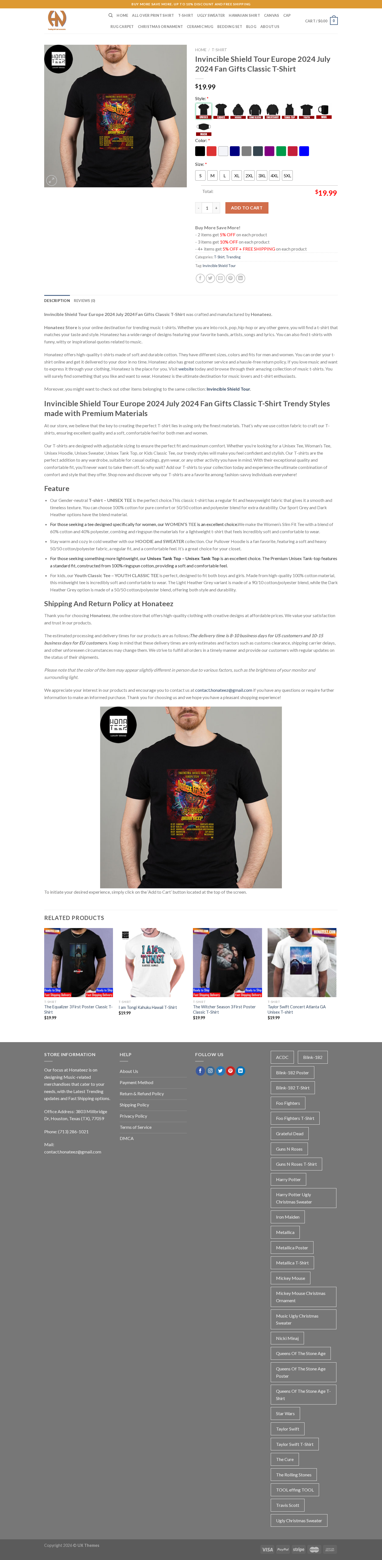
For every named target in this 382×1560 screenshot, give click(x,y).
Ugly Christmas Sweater (299, 1520)
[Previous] (44, 978)
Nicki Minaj (287, 1338)
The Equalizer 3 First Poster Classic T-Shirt (78, 1009)
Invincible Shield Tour (219, 265)
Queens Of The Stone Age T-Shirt (303, 1394)
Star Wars (285, 1413)
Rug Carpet (122, 26)
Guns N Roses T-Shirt (296, 1164)
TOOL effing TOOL (295, 1489)
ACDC (282, 1057)
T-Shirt (186, 15)
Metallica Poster (292, 1247)
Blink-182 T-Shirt (293, 1087)
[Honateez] (72, 21)
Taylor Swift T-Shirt (294, 1444)
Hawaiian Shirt (244, 15)
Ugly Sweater (211, 15)
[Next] (336, 978)
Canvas (271, 15)
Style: (202, 98)
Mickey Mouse (290, 1278)
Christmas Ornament (160, 26)
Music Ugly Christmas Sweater (297, 1319)
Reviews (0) (84, 300)
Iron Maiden (288, 1216)
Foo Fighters (288, 1103)
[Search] (111, 15)
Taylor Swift (287, 1428)
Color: (202, 140)
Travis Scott (287, 1505)
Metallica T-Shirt (292, 1262)
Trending (233, 257)
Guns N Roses (289, 1148)
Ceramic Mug (200, 26)
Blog (251, 26)
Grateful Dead (289, 1133)
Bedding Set (229, 26)
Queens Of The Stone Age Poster (301, 1372)
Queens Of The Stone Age (301, 1353)
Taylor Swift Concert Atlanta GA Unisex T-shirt (297, 1009)
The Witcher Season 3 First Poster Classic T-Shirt (224, 1009)
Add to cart (247, 207)
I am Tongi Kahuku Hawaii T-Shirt (148, 1007)
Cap (287, 15)
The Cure (285, 1459)
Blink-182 (312, 1057)
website (186, 368)
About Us (269, 26)
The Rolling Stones (294, 1474)
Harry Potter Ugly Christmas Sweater (294, 1198)
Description (57, 300)
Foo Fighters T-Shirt (295, 1118)
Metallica (285, 1232)
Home (122, 15)
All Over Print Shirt (153, 15)
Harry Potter (288, 1179)
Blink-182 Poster (292, 1072)
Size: (201, 164)
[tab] (57, 300)
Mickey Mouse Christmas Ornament (301, 1296)
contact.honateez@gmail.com (223, 690)
